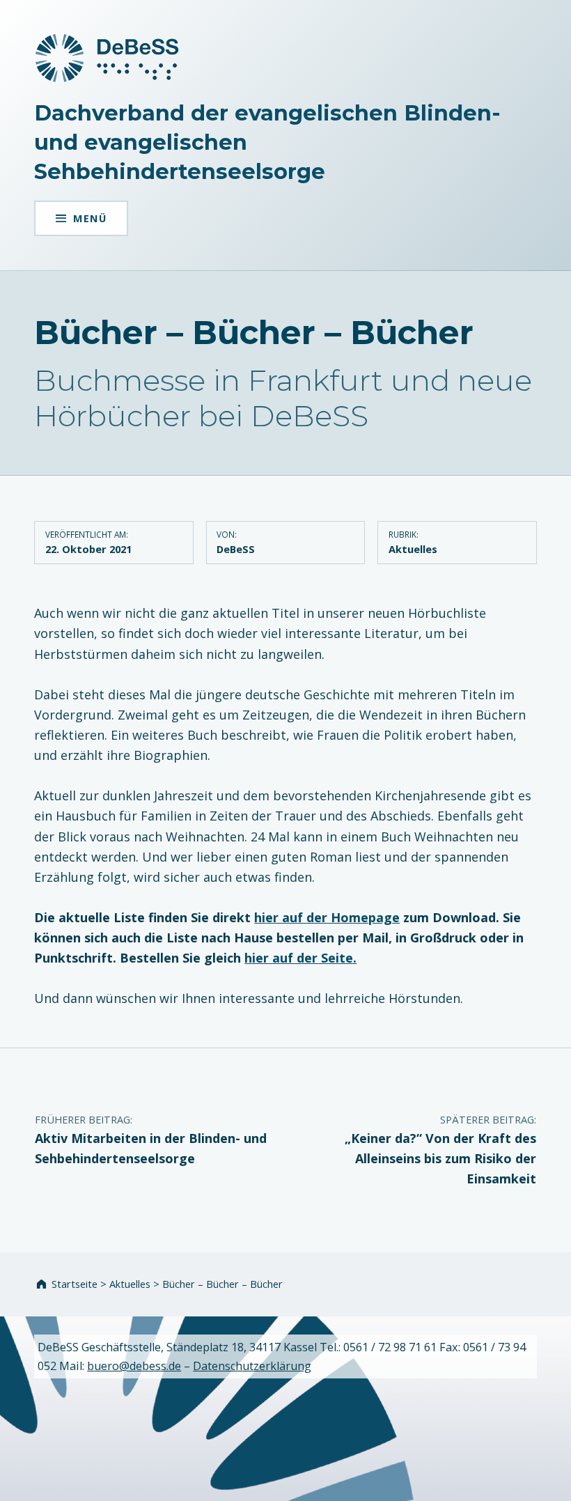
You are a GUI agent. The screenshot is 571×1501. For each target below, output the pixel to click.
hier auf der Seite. (300, 957)
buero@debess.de (134, 1366)
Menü (90, 218)
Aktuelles (413, 549)
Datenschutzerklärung (252, 1366)
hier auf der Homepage (327, 917)
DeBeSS (236, 549)
